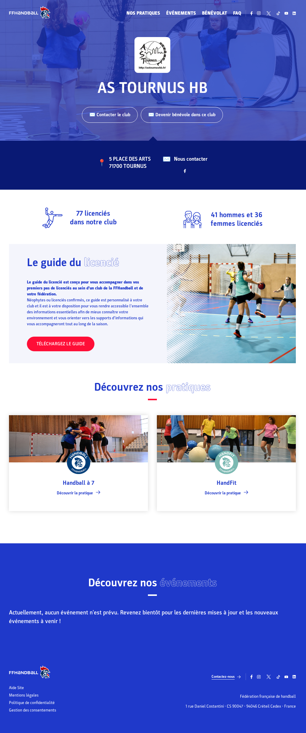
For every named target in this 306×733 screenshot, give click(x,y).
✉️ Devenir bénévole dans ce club (181, 115)
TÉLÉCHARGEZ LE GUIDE (60, 344)
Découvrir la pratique (75, 493)
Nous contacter (190, 159)
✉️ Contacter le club (109, 115)
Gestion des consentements (32, 710)
